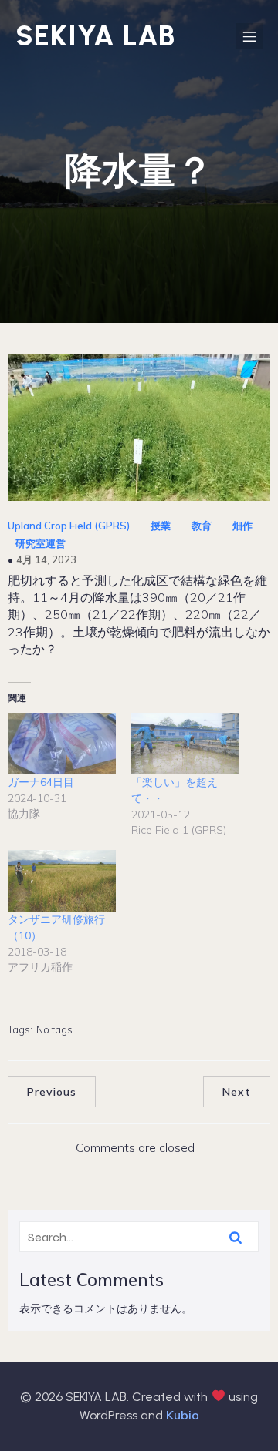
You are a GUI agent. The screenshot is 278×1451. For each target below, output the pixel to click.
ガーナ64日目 (41, 782)
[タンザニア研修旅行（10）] (62, 881)
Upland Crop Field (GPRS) (69, 525)
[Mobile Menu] (249, 36)
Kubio (182, 1414)
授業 (161, 525)
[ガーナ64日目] (62, 743)
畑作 (242, 525)
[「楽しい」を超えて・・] (185, 743)
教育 (202, 525)
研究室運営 (40, 543)
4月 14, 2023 (46, 559)
